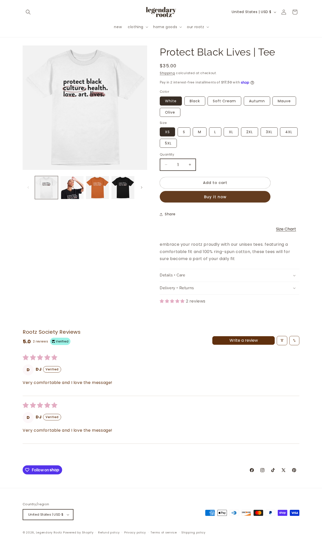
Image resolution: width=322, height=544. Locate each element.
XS (167, 131)
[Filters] (282, 340)
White (171, 101)
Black (195, 101)
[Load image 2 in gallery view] (71, 187)
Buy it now (215, 197)
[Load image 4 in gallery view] (122, 187)
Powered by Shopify (78, 532)
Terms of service (163, 532)
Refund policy (108, 532)
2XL (249, 131)
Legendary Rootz (49, 532)
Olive (170, 112)
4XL (288, 131)
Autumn (257, 101)
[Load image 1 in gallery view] (46, 187)
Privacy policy (135, 532)
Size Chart (286, 229)
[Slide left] (28, 187)
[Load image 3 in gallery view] (97, 187)
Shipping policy (193, 532)
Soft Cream (224, 101)
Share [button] (170, 214)
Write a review (243, 340)
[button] (28, 12)
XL (231, 131)
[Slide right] (141, 187)
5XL (168, 143)
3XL (269, 131)
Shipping (167, 73)
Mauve (284, 101)
